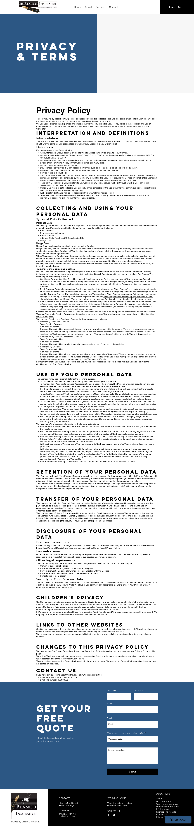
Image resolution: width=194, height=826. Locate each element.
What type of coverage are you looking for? (126, 733)
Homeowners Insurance (167, 806)
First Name (111, 690)
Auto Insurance (163, 801)
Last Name (138, 690)
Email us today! (66, 805)
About (159, 798)
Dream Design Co (30, 821)
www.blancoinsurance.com (101, 193)
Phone (109, 703)
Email (109, 718)
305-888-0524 (73, 803)
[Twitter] (114, 815)
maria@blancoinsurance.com (63, 677)
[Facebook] (108, 815)
